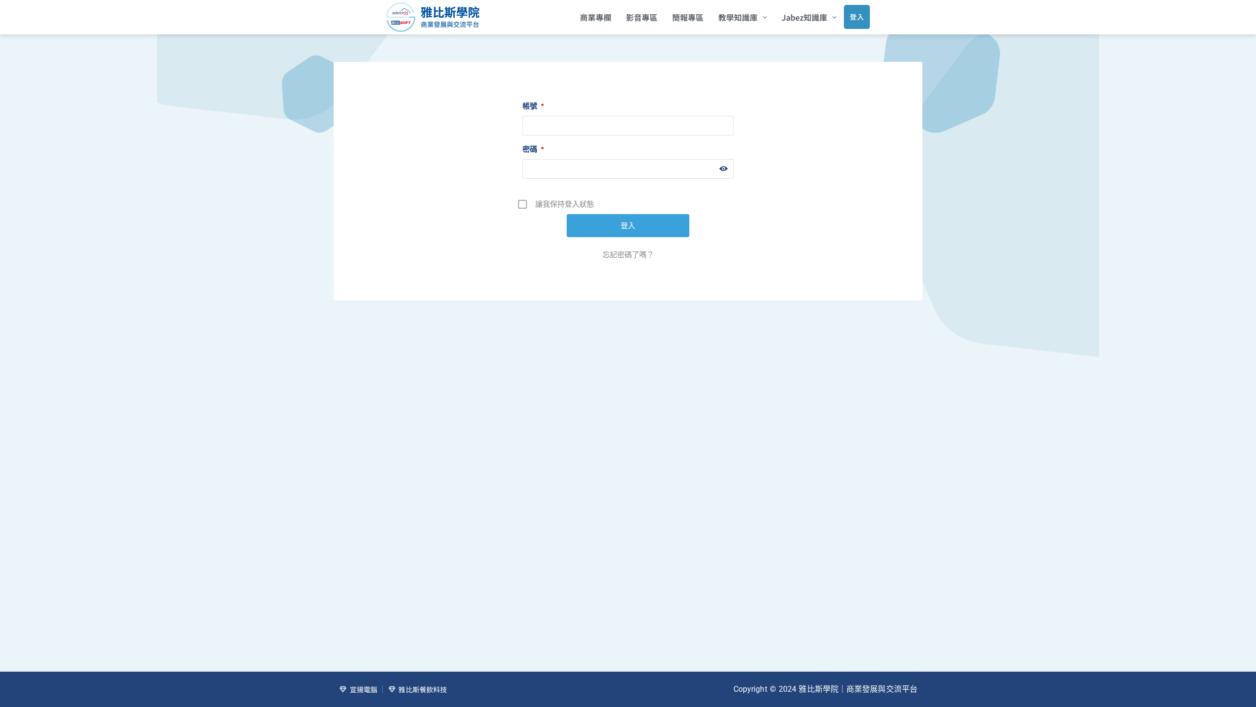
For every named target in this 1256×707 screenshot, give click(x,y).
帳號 (533, 106)
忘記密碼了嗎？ (628, 254)
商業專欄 (595, 17)
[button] (742, 17)
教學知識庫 (738, 17)
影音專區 (641, 17)
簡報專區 (688, 17)
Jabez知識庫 (804, 17)
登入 (857, 17)
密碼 (533, 149)
